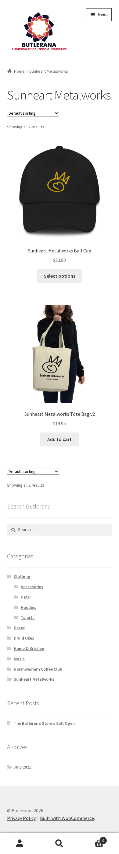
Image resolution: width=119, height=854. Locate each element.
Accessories (32, 586)
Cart (91, 838)
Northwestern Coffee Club (38, 669)
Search (59, 843)
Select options (59, 276)
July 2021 (22, 767)
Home (19, 71)
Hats (25, 597)
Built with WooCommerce (67, 818)
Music (19, 658)
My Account (20, 843)
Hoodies (28, 607)
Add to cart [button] (59, 439)
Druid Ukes (24, 638)
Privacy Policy (21, 818)
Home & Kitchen (29, 648)
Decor (19, 627)
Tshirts (27, 617)
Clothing (22, 576)
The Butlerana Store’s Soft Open (44, 723)
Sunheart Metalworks (34, 679)
